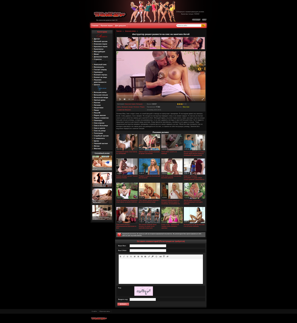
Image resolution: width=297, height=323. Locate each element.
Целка (96, 141)
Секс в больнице (101, 125)
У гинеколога (99, 138)
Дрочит (97, 39)
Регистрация (196, 19)
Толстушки (98, 133)
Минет (96, 54)
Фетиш (97, 146)
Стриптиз (98, 59)
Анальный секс (100, 64)
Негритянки (98, 108)
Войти (204, 19)
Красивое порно (100, 46)
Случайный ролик (102, 153)
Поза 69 (97, 113)
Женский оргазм (100, 41)
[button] (120, 256)
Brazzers (128, 110)
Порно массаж (100, 115)
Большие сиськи (101, 95)
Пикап (96, 110)
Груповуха (98, 72)
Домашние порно (101, 57)
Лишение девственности (100, 81)
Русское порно (107, 25)
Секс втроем (99, 123)
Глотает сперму (100, 69)
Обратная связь (104, 311)
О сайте (94, 311)
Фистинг (97, 148)
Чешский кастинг (101, 143)
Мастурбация (99, 51)
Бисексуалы (99, 67)
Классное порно (100, 44)
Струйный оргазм (101, 136)
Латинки (97, 105)
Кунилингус (98, 49)
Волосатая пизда (101, 97)
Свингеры (98, 120)
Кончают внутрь (100, 75)
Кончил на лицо (100, 77)
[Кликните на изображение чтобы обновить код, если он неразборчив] (143, 295)
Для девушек (120, 25)
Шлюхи (97, 85)
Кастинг (97, 102)
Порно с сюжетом (101, 118)
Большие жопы (100, 92)
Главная (95, 25)
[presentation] (120, 256)
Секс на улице (100, 131)
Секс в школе (99, 128)
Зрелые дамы (99, 100)
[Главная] (110, 19)
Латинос (136, 107)
